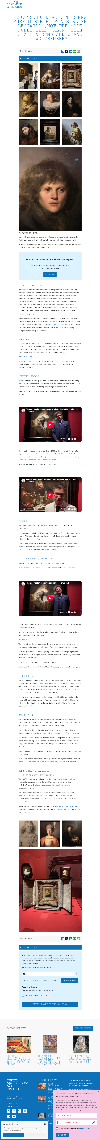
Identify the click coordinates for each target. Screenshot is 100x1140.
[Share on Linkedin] (70, 51)
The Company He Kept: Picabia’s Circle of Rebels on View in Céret (80, 1059)
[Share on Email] (78, 51)
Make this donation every (33, 995)
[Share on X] (66, 51)
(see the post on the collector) (59, 324)
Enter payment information (50, 1004)
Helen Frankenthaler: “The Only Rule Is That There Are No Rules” (18, 1060)
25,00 (26, 980)
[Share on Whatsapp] (74, 51)
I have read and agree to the (74, 1128)
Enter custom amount (69, 980)
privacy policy (85, 1128)
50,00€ (35, 980)
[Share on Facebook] (62, 51)
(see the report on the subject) (66, 806)
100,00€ (45, 980)
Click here (50, 275)
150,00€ (55, 980)
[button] (45, 1124)
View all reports (83, 1028)
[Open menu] (92, 4)
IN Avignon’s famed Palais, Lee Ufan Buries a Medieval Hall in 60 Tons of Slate (49, 1060)
